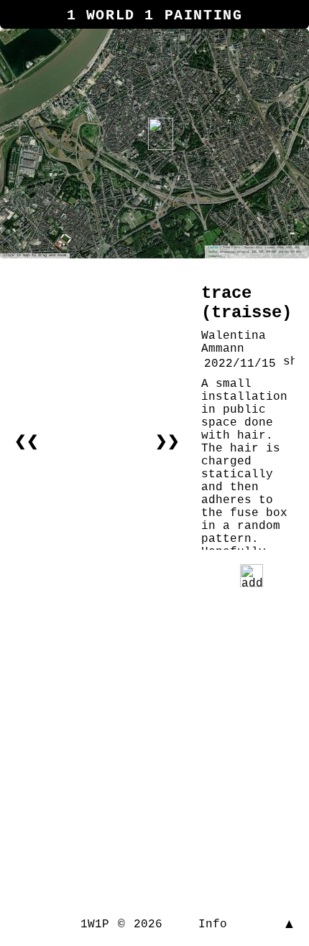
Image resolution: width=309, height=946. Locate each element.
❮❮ (26, 442)
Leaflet (213, 247)
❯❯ (167, 442)
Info (212, 924)
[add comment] (251, 575)
